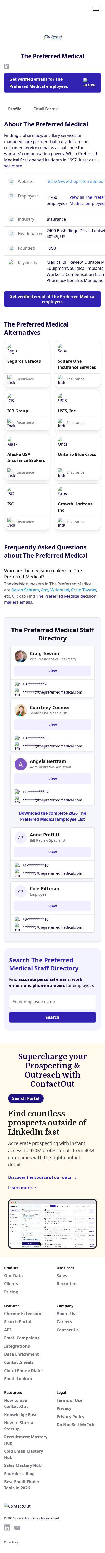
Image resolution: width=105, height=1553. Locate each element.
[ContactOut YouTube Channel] (17, 1527)
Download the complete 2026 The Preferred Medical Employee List (52, 816)
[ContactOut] (29, 8)
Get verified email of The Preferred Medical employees (52, 299)
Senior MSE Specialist (48, 713)
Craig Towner (83, 590)
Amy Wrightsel (55, 590)
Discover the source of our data (40, 1177)
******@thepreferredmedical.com (52, 692)
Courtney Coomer (50, 707)
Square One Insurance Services (77, 364)
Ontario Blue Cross (77, 454)
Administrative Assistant (50, 767)
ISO (11, 504)
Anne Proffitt (45, 834)
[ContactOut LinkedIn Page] (7, 1527)
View (52, 670)
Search (52, 1017)
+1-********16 (35, 865)
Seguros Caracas (24, 361)
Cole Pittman (44, 888)
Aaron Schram (25, 590)
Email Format (46, 109)
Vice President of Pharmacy (53, 659)
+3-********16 (35, 919)
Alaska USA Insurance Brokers (26, 457)
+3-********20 (35, 684)
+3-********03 (35, 738)
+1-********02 (35, 791)
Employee (38, 894)
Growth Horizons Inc (75, 507)
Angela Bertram (48, 761)
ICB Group (17, 411)
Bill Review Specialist (47, 840)
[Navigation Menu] (96, 8)
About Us (66, 1313)
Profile (14, 109)
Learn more (20, 1187)
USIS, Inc (67, 411)
